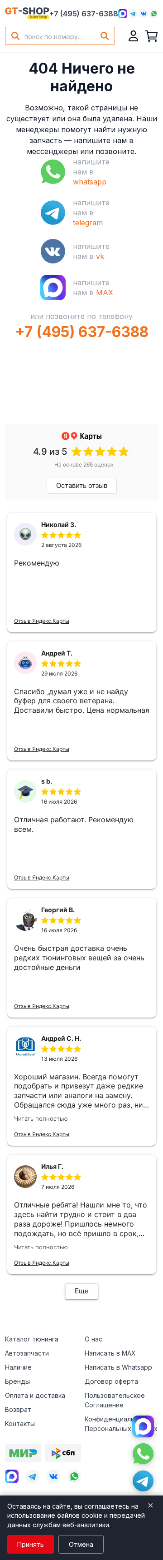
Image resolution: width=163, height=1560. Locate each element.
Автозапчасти (27, 1353)
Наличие (18, 1367)
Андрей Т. (56, 653)
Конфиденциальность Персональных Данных (121, 1423)
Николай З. (58, 524)
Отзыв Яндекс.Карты (41, 620)
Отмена (81, 1544)
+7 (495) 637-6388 (83, 13)
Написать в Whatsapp (118, 1367)
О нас (93, 1339)
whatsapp (89, 181)
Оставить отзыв (81, 485)
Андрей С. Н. (61, 1038)
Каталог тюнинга (31, 1339)
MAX (104, 292)
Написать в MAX (110, 1353)
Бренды (17, 1381)
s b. (46, 781)
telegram (88, 222)
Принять (30, 1544)
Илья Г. (52, 1166)
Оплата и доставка (35, 1395)
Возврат (18, 1409)
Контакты (20, 1423)
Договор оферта (111, 1381)
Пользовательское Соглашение (115, 1400)
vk (100, 256)
